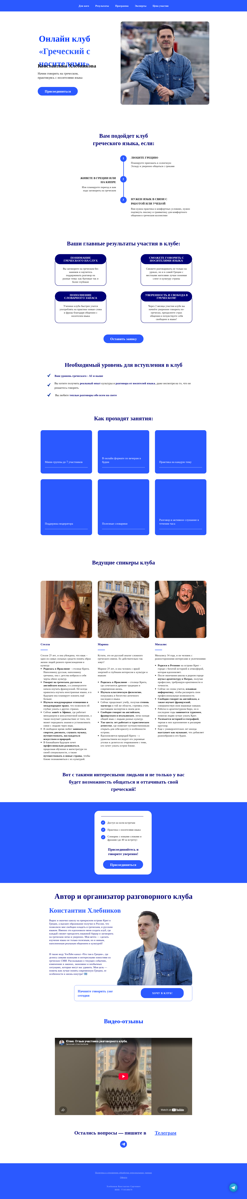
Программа (122, 6)
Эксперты (140, 6)
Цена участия (161, 6)
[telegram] (123, 1144)
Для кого (84, 6)
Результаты (102, 6)
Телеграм (165, 1132)
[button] (58, 91)
